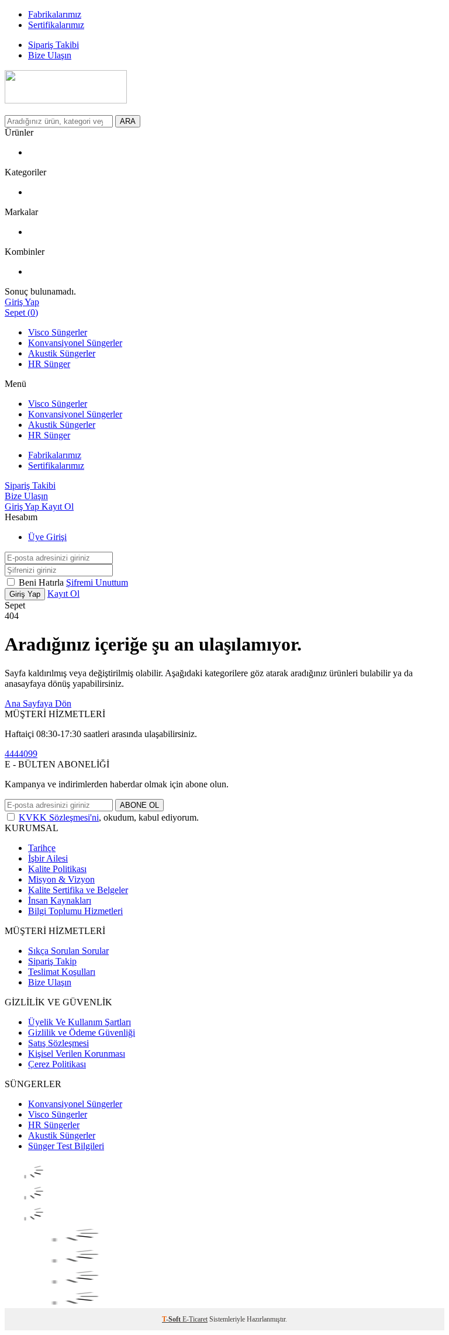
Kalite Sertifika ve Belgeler (78, 890)
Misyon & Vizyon (61, 879)
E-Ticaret (195, 1319)
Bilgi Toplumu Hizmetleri (75, 911)
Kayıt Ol (58, 506)
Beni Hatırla (42, 582)
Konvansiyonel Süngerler (75, 343)
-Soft (172, 1319)
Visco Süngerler (57, 332)
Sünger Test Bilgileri (66, 1146)
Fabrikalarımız (54, 455)
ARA (128, 121)
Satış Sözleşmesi (58, 1043)
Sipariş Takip (52, 961)
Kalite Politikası (57, 869)
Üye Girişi (47, 537)
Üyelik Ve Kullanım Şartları (79, 1022)
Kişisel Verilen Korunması (76, 1054)
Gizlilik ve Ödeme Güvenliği (81, 1032)
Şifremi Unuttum (97, 582)
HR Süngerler (54, 1125)
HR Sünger (49, 364)
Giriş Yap (23, 506)
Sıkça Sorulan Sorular (68, 951)
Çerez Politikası (57, 1064)
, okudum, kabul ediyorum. (109, 817)
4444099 (21, 754)
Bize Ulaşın (49, 982)
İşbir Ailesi (48, 858)
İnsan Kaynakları (59, 900)
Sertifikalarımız (56, 466)
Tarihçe (42, 848)
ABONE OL (139, 805)
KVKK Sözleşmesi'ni (59, 817)
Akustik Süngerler (61, 353)
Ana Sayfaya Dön (38, 703)
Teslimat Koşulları (61, 972)
